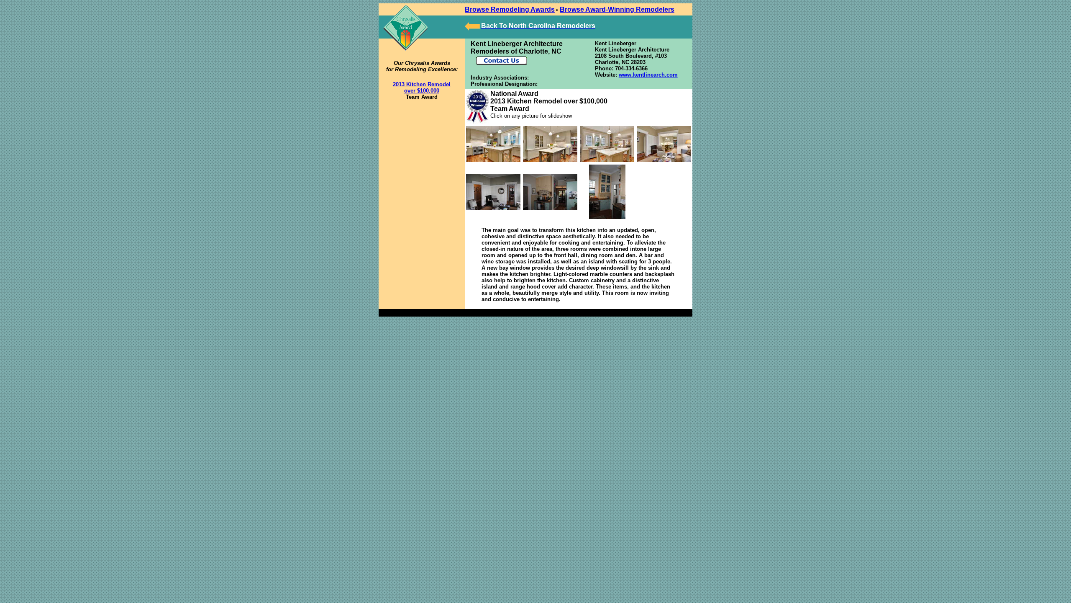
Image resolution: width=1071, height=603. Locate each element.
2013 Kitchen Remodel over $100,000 (422, 87)
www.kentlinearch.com (648, 75)
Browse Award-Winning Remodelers (617, 9)
